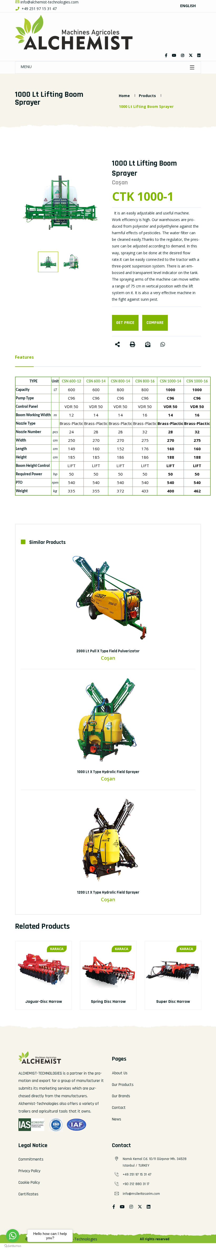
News (116, 1119)
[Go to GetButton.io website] (12, 1245)
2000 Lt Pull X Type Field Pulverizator (108, 651)
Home (124, 95)
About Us (119, 1073)
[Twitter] (174, 55)
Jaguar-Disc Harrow (43, 1001)
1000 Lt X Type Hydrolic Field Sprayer (108, 771)
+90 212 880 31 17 (136, 1184)
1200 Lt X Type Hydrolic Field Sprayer (108, 892)
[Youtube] (122, 1207)
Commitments (30, 1159)
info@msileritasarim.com (141, 1193)
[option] (59, 201)
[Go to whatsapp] (12, 1235)
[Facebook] (166, 55)
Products (147, 95)
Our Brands (121, 1096)
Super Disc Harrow (173, 1001)
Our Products (123, 1084)
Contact (119, 1107)
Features (24, 357)
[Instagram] (182, 55)
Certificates (28, 1194)
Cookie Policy (29, 1182)
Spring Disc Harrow (108, 1001)
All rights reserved (154, 1239)
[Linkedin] (199, 55)
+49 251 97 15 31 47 (39, 8)
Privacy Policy (29, 1171)
